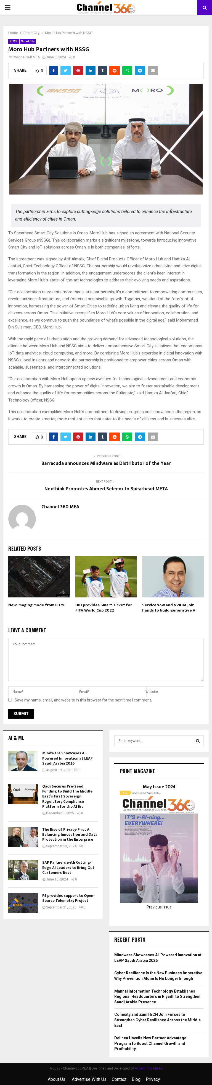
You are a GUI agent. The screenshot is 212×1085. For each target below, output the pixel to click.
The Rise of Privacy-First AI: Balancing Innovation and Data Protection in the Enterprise (69, 834)
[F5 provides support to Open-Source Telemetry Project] (23, 903)
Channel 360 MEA (26, 57)
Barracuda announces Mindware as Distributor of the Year (106, 463)
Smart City (28, 41)
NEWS (13, 41)
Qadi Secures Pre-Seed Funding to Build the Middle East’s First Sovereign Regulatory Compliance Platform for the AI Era (67, 796)
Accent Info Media (149, 1068)
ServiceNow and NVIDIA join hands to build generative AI (169, 608)
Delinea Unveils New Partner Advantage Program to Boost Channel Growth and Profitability (150, 1043)
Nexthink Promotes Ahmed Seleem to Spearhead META (106, 489)
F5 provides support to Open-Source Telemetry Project (68, 898)
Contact (119, 1079)
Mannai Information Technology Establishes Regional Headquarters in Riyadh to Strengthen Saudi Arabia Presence (157, 996)
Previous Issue (159, 907)
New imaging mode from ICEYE (36, 605)
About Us (57, 1079)
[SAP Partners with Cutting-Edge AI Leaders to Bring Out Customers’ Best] (23, 870)
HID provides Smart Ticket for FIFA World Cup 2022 (103, 608)
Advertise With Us (89, 1079)
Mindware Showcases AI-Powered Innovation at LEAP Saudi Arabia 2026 (67, 758)
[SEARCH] (198, 740)
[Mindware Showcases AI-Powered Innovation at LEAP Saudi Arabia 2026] (23, 761)
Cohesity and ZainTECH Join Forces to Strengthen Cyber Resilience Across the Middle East (157, 1019)
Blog (136, 1079)
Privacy (153, 1079)
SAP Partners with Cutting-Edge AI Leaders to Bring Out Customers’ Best (68, 867)
